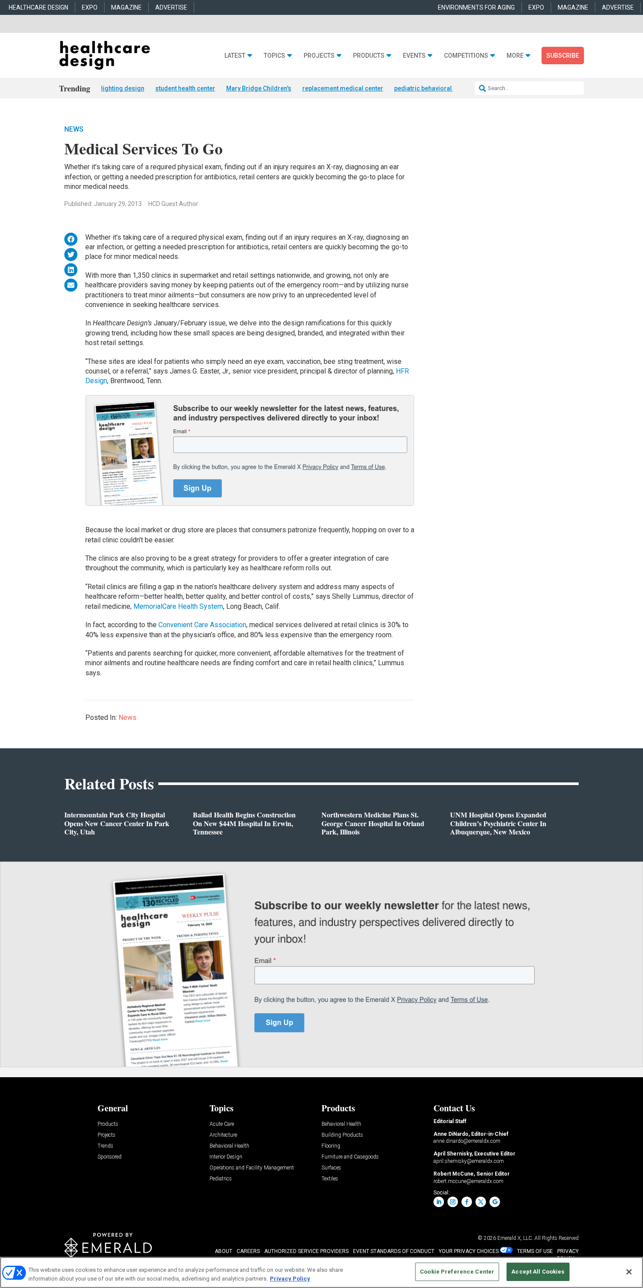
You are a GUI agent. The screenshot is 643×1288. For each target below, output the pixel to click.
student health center (185, 88)
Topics (274, 55)
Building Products (342, 1135)
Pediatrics (221, 1179)
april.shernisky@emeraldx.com (468, 1161)
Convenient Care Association (202, 625)
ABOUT (223, 1251)
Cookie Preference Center (457, 1271)
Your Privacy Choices (469, 1251)
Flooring (331, 1146)
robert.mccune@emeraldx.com (468, 1181)
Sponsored (110, 1157)
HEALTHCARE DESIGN (38, 7)
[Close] (629, 1271)
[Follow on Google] (494, 1202)
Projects (319, 55)
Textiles (330, 1179)
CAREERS (248, 1251)
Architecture (223, 1135)
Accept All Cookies (537, 1271)
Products (368, 55)
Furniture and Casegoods (350, 1157)
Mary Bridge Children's (258, 88)
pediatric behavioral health (432, 88)
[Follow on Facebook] (466, 1202)
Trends (105, 1146)
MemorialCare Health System (178, 606)
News (74, 129)
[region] (321, 1272)
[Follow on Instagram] (452, 1202)
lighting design (122, 88)
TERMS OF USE (535, 1251)
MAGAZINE (126, 7)
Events (414, 55)
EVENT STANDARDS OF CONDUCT (393, 1251)
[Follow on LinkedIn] (438, 1202)
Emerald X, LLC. (515, 1238)
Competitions (466, 55)
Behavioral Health (229, 1146)
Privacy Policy (290, 1278)
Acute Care (222, 1124)
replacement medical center (342, 88)
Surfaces (331, 1168)
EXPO (90, 7)
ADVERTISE (171, 7)
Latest (234, 55)
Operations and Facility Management (252, 1168)
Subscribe (562, 55)
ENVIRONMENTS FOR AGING (476, 7)
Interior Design (226, 1157)
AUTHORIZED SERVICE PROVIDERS (306, 1251)
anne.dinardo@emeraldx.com (466, 1141)
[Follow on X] (480, 1202)
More (515, 55)
